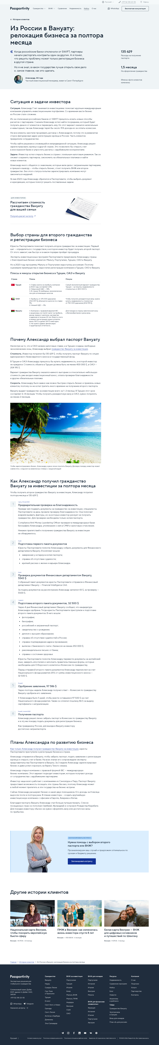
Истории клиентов (21, 19)
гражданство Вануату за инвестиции (70, 349)
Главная (13, 962)
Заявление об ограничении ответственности (102, 1038)
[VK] (91, 1033)
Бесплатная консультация (135, 9)
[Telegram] (63, 1033)
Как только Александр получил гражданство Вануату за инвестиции (44, 749)
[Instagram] (68, 1033)
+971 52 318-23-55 (17, 998)
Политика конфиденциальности (53, 1038)
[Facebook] (74, 1033)
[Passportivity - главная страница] (19, 8)
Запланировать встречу (81, 861)
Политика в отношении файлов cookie (75, 1038)
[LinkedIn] (79, 1033)
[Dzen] (96, 1033)
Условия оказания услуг (34, 1038)
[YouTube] (85, 1033)
